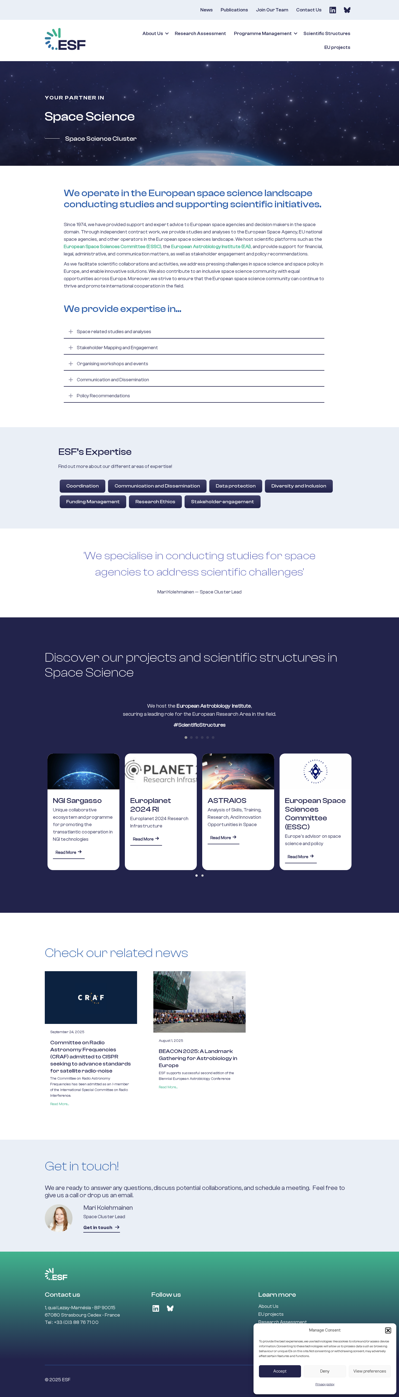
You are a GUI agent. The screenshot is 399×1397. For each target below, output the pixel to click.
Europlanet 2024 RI (73, 805)
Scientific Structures (326, 33)
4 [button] (202, 737)
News (206, 10)
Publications (234, 10)
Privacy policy (324, 1384)
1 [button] (186, 737)
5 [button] (207, 737)
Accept (280, 1371)
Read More (70, 839)
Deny (325, 1371)
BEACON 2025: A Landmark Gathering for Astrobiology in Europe (198, 1058)
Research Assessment (200, 33)
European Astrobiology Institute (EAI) (211, 246)
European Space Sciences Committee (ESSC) (238, 813)
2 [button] (191, 737)
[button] (388, 1330)
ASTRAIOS (149, 800)
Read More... (59, 1104)
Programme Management (263, 33)
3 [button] (196, 737)
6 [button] (213, 737)
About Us (152, 33)
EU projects (337, 47)
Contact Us (309, 10)
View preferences (369, 1371)
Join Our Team (272, 10)
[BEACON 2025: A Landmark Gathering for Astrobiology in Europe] (199, 1002)
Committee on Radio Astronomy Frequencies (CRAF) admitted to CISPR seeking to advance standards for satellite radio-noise (90, 1056)
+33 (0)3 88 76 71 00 (76, 1322)
